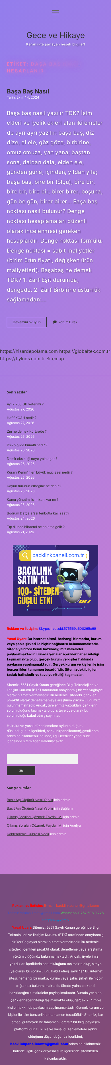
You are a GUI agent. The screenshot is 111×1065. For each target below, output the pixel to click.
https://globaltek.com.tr (84, 351)
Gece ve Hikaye (55, 35)
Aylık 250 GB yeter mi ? (25, 404)
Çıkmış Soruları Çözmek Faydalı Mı (34, 817)
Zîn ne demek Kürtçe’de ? (27, 431)
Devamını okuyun (30, 323)
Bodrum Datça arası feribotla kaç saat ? (38, 513)
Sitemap (55, 358)
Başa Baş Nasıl (28, 91)
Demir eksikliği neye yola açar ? (32, 459)
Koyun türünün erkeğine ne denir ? (34, 486)
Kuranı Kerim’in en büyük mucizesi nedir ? (40, 472)
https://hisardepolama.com (29, 351)
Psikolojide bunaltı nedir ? (27, 445)
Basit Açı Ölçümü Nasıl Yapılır (30, 800)
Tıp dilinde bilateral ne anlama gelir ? (36, 527)
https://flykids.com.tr (22, 358)
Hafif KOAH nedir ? (21, 418)
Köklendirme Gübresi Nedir (28, 834)
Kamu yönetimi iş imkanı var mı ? (32, 499)
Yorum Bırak (67, 322)
